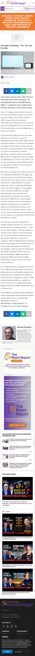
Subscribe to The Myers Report (10, 615)
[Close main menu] (31, 636)
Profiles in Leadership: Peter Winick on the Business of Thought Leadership (20, 440)
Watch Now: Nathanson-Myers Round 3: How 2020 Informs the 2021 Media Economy (19, 456)
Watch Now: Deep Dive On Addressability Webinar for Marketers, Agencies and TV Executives (20, 448)
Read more (18, 652)
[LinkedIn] (17, 91)
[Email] (23, 91)
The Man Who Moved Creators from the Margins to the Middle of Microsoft (17, 538)
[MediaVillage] (17, 3)
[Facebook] (6, 91)
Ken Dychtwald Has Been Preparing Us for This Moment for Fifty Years (16, 593)
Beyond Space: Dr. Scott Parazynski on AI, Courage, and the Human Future (17, 565)
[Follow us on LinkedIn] (8, 626)
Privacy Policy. (23, 647)
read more (9, 343)
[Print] (29, 91)
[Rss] (16, 626)
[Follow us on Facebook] (3, 626)
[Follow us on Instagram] (12, 626)
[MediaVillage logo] (17, 604)
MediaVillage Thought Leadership (11, 617)
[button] (33, 3)
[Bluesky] (12, 91)
